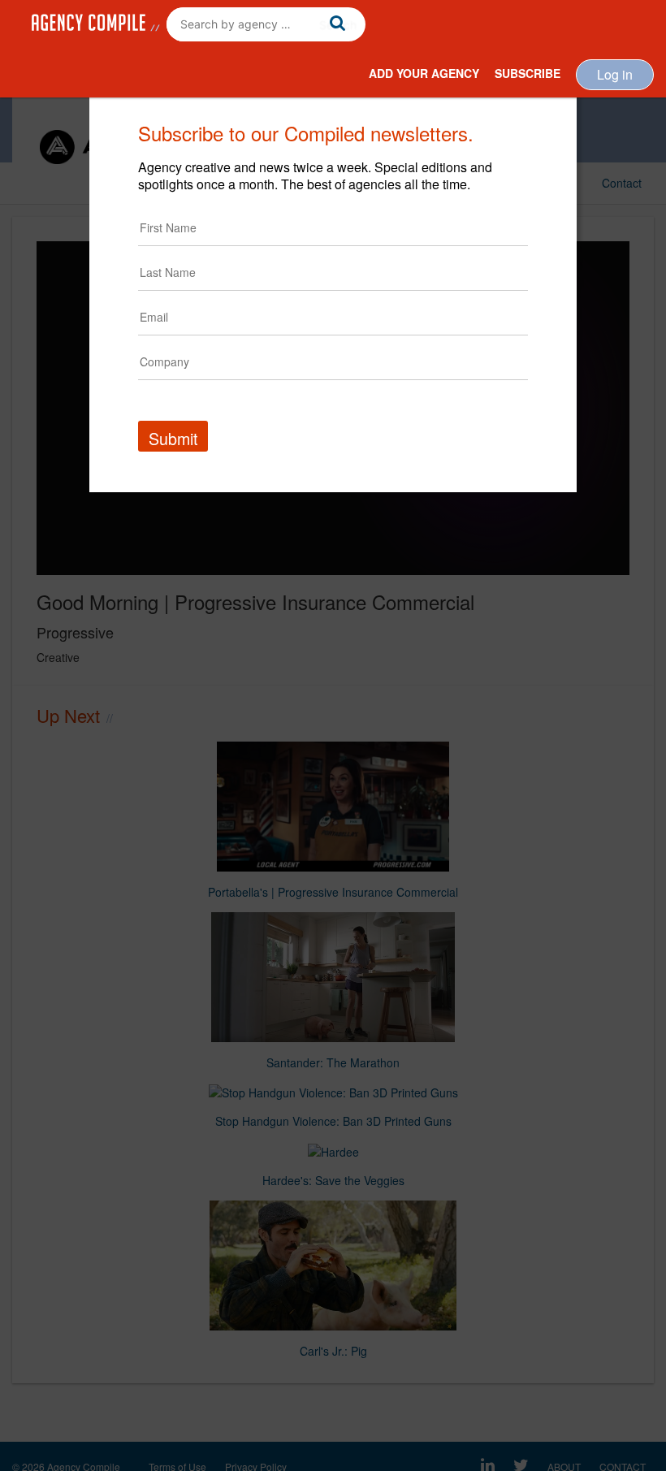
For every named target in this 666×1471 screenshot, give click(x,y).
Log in (615, 74)
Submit (173, 438)
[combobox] (265, 24)
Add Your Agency (424, 73)
